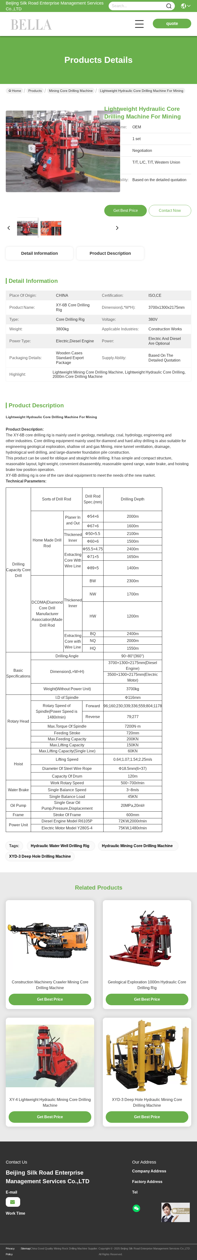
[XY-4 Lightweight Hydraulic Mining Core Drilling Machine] (50, 1055)
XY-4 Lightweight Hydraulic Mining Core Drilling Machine (50, 1102)
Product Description (110, 253)
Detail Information (39, 253)
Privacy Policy (10, 1251)
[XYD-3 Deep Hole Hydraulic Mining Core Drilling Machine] (147, 1056)
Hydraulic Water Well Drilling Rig (60, 846)
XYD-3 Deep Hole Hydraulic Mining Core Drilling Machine (147, 1102)
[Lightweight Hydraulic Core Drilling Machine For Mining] (63, 156)
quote (172, 23)
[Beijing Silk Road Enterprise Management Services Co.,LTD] (32, 24)
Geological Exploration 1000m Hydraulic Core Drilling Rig (147, 985)
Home (16, 91)
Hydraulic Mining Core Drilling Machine (137, 846)
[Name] (169, 6)
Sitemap (25, 1248)
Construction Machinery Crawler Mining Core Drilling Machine (50, 985)
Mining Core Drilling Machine (71, 91)
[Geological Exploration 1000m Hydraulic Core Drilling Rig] (147, 938)
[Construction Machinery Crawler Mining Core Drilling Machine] (50, 938)
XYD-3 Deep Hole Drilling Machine (40, 856)
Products (35, 91)
